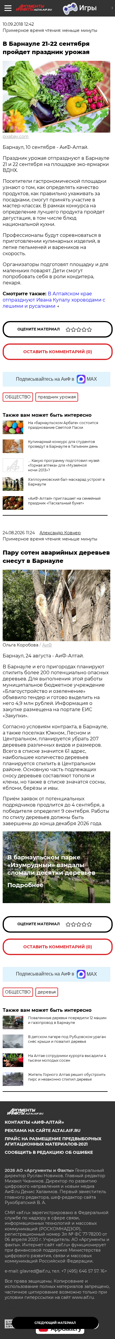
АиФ (47, 645)
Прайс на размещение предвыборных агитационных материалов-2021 (53, 1141)
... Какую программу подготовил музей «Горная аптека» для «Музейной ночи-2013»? (63, 465)
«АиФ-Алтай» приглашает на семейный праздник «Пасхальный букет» (64, 500)
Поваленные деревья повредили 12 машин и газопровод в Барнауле (67, 1020)
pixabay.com (16, 136)
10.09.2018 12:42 (18, 24)
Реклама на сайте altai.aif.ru (42, 1130)
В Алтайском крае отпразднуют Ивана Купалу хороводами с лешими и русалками (54, 300)
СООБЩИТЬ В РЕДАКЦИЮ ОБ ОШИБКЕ (49, 1152)
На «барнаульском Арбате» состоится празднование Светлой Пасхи (63, 425)
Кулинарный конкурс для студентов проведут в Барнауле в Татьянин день (63, 444)
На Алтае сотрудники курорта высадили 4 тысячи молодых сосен (67, 1058)
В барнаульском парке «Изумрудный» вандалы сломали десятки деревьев (51, 865)
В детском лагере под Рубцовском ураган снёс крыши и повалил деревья (67, 1039)
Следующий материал (55, 1323)
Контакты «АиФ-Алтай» (34, 1122)
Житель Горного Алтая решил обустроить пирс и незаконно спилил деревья (67, 1076)
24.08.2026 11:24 (19, 532)
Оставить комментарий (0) (57, 351)
